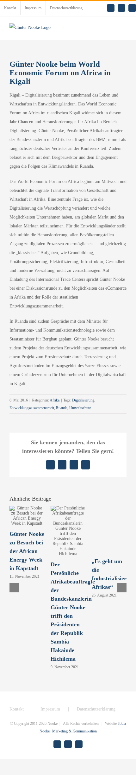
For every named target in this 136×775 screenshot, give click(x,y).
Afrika (54, 400)
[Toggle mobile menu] (124, 30)
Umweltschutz (80, 408)
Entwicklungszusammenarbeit (31, 408)
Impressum (50, 709)
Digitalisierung (83, 400)
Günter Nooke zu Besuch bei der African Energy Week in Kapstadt (26, 551)
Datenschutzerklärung (96, 709)
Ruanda (61, 408)
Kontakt (16, 709)
